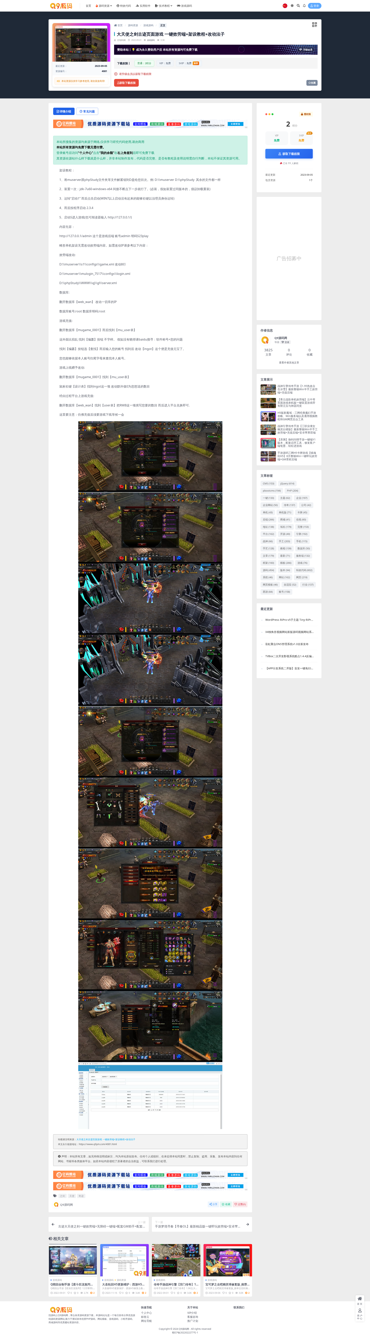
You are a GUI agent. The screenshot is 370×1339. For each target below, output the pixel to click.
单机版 (285, 512)
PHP (292, 490)
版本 (285, 570)
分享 (214, 1204)
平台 (268, 534)
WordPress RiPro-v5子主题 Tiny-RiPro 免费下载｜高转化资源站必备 (289, 620)
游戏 (302, 563)
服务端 (303, 555)
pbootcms (272, 490)
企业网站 (270, 505)
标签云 (145, 1317)
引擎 (301, 534)
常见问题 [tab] (89, 111)
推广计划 (192, 1321)
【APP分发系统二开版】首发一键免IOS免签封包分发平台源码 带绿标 (289, 668)
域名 (285, 527)
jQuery (287, 483)
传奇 (289, 505)
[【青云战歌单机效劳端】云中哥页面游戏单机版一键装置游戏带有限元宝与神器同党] (268, 403)
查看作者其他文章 (289, 362)
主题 (285, 498)
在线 (301, 519)
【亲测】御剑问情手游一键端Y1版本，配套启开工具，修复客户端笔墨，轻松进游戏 (297, 443)
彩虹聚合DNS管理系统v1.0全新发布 (287, 644)
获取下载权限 (127, 82)
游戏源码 (148, 25)
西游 (268, 591)
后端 (268, 519)
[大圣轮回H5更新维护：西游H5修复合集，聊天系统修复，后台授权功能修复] (124, 1260)
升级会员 (307, 49)
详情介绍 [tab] (65, 111)
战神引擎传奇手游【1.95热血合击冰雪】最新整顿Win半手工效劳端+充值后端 (298, 389)
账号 (284, 591)
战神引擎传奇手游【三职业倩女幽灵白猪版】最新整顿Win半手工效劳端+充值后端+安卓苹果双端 (298, 429)
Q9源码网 (66, 1204)
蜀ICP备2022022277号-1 (185, 1332)
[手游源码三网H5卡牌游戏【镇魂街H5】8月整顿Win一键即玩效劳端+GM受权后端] (268, 456)
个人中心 (146, 1313)
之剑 (62, 1196)
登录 (316, 5)
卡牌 (302, 512)
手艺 (268, 548)
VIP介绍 (192, 1313)
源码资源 (133, 25)
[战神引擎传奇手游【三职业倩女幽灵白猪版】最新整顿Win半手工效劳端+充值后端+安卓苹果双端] (268, 430)
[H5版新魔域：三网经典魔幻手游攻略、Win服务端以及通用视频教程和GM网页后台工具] (268, 416)
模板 (285, 563)
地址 (268, 527)
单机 (268, 512)
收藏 (313, 82)
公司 (306, 505)
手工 (284, 541)
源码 (268, 570)
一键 (268, 498)
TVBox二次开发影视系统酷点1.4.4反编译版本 (289, 656)
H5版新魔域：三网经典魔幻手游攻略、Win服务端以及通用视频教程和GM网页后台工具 (298, 416)
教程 (285, 548)
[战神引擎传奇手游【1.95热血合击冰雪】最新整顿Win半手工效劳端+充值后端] (268, 389)
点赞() (242, 1204)
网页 (301, 577)
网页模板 (270, 584)
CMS (268, 483)
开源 (285, 534)
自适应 (290, 584)
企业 (301, 498)
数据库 (304, 548)
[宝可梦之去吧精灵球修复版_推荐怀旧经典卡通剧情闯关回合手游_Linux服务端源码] (228, 1260)
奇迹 (81, 1196)
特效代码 (304, 570)
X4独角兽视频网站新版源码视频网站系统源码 (289, 632)
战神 (268, 541)
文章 (268, 555)
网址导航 (146, 1321)
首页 (120, 25)
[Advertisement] (289, 258)
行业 (308, 584)
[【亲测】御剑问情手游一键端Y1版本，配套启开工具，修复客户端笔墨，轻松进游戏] (268, 443)
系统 (268, 577)
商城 (285, 519)
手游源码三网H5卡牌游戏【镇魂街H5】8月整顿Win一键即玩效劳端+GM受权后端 (297, 456)
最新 (285, 555)
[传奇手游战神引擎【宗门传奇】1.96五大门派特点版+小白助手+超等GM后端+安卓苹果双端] (176, 1260)
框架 (268, 563)
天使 (71, 1196)
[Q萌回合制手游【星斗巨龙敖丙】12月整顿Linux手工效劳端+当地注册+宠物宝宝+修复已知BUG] (73, 1260)
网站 (284, 577)
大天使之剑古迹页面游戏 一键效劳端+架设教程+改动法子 (106, 1139)
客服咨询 (192, 1317)
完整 (303, 527)
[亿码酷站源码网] (150, 125)
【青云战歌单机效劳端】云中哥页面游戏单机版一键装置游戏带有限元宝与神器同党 (296, 403)
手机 (301, 541)
